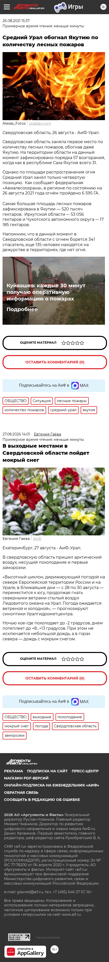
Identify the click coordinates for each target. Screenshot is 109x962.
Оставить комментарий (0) (54, 362)
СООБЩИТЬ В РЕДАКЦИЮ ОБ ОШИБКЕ (42, 799)
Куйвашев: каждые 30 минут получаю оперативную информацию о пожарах (46, 292)
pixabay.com (40, 123)
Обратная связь (21, 792)
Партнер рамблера (48, 937)
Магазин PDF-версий (26, 778)
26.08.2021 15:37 (16, 20)
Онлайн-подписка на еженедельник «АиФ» (51, 785)
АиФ (37, 538)
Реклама (13, 771)
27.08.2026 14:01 (16, 434)
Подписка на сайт (47, 771)
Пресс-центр (85, 771)
